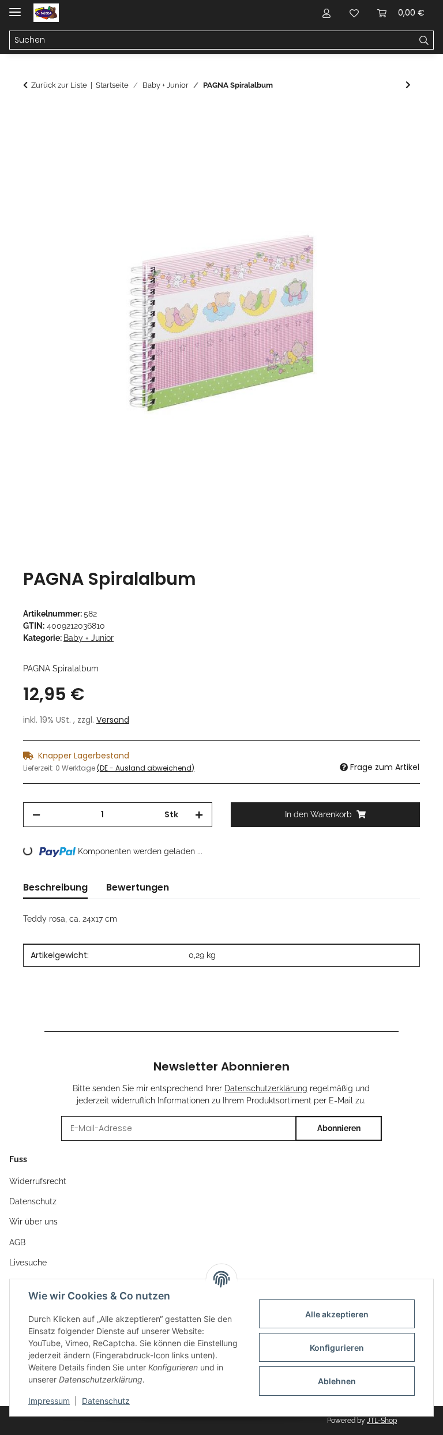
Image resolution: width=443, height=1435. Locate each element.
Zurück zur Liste (59, 85)
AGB (17, 1242)
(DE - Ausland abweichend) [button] (145, 768)
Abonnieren (339, 1128)
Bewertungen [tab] (137, 887)
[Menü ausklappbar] (15, 7)
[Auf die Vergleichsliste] (365, 146)
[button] (326, 12)
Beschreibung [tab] (55, 887)
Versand (112, 720)
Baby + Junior (88, 638)
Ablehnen (337, 1381)
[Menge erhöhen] (199, 815)
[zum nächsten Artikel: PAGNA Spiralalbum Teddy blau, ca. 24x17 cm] (408, 85)
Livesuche (28, 1262)
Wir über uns (33, 1221)
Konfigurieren (337, 1348)
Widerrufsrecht (37, 1181)
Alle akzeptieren (337, 1314)
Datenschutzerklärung (265, 1088)
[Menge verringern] (36, 815)
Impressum (49, 1401)
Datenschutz (106, 1401)
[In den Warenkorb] (32, 118)
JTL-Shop (382, 1421)
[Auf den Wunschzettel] (395, 146)
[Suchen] (424, 40)
